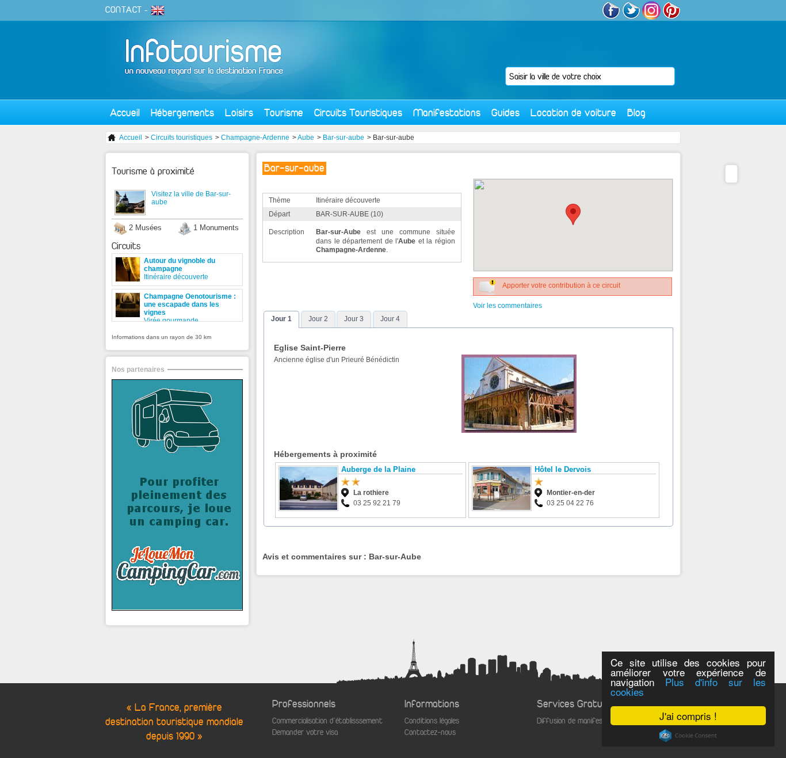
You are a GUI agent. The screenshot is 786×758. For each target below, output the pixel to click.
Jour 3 (354, 319)
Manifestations (446, 112)
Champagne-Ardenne (255, 138)
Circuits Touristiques (358, 112)
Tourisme (283, 112)
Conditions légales (432, 721)
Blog (636, 112)
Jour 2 (318, 319)
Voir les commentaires (507, 306)
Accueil (125, 112)
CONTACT (123, 10)
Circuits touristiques (181, 138)
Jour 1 (281, 319)
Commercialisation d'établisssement (327, 721)
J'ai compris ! (688, 716)
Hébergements (182, 112)
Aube (305, 138)
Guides (505, 112)
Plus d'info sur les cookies (688, 687)
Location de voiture (573, 112)
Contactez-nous (430, 732)
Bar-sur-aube (343, 138)
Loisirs (239, 112)
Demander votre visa (305, 732)
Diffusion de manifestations (581, 721)
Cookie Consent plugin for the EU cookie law (688, 735)
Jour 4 (390, 319)
